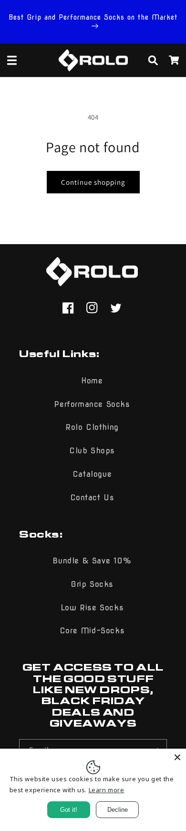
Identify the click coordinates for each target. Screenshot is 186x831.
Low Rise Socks (92, 607)
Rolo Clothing (92, 427)
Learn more (106, 790)
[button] (11, 60)
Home (92, 380)
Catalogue (92, 474)
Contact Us (92, 497)
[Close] (177, 757)
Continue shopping (93, 182)
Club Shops (92, 450)
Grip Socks (92, 584)
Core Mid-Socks (92, 630)
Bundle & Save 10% (91, 560)
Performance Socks (92, 404)
